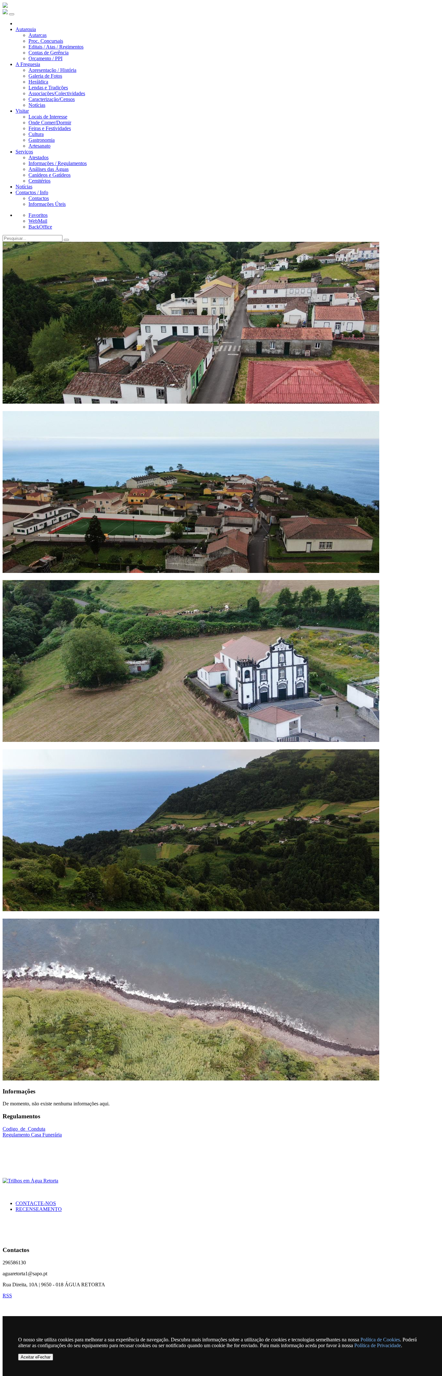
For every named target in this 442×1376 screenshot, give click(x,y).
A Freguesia (28, 64)
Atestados (38, 157)
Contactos (38, 198)
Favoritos (38, 215)
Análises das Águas (48, 169)
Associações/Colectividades (56, 93)
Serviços (24, 151)
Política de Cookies (380, 1339)
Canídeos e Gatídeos (49, 175)
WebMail (37, 221)
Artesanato (39, 146)
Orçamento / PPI (45, 58)
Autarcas (37, 35)
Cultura (36, 134)
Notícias (36, 105)
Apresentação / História (52, 70)
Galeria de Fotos (45, 76)
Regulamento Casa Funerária (32, 1134)
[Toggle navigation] (11, 14)
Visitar (22, 111)
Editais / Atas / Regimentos (55, 47)
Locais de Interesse (47, 116)
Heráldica (38, 81)
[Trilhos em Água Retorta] (30, 1180)
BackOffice (40, 226)
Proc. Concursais (45, 41)
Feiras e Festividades (49, 128)
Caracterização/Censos (51, 99)
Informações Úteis (47, 204)
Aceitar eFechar (35, 1357)
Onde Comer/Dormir (49, 122)
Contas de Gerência (48, 52)
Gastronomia (41, 140)
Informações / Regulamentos (57, 163)
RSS (7, 1295)
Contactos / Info (32, 192)
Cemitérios (39, 181)
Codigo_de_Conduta (24, 1129)
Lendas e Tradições (48, 87)
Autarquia (26, 29)
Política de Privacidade (377, 1345)
